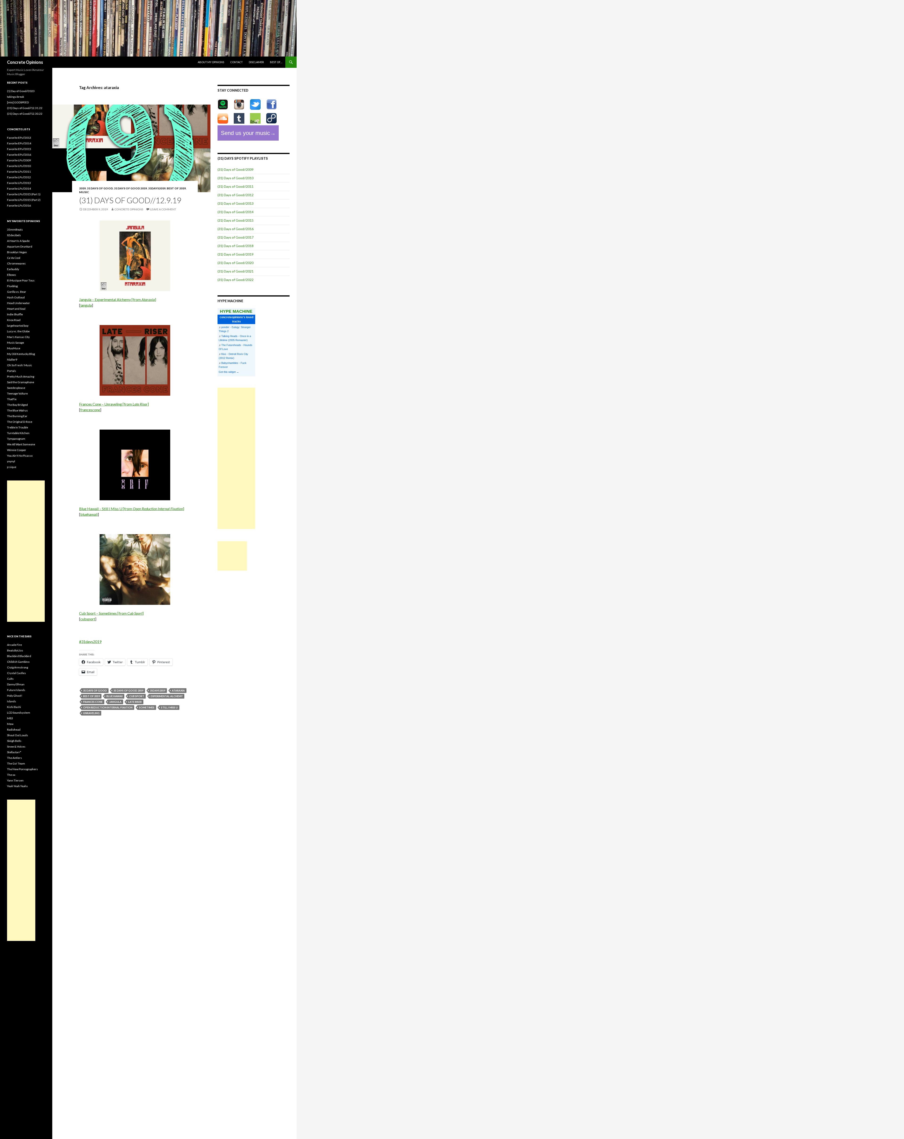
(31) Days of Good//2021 (236, 271)
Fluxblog (12, 286)
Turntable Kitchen (18, 433)
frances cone (93, 701)
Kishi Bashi (14, 707)
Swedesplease (16, 388)
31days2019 (156, 188)
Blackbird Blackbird (19, 656)
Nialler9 (12, 359)
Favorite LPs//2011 (19, 171)
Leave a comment (163, 209)
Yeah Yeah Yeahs (17, 786)
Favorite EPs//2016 (19, 154)
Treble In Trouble (17, 427)
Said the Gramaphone (20, 382)
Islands (11, 701)
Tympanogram (16, 438)
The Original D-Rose (19, 421)
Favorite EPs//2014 (19, 143)
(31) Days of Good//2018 (236, 246)
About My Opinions (211, 62)
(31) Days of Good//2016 (236, 229)
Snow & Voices (16, 746)
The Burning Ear (17, 416)
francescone (90, 409)
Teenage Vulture (17, 393)
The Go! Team (16, 763)
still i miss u (169, 707)
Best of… (276, 62)
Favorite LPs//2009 (19, 160)
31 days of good (100, 188)
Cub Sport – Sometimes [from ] (111, 613)
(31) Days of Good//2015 (236, 220)
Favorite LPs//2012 (19, 177)
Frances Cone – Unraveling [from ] (114, 404)
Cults (10, 678)
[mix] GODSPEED (18, 102)
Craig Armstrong (17, 667)
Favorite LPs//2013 (19, 183)
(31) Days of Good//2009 (236, 169)
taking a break (15, 96)
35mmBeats (15, 229)
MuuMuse (13, 348)
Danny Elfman (15, 684)
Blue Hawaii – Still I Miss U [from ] (131, 508)
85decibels (14, 235)
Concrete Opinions (25, 62)
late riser (135, 701)
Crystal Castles (16, 673)
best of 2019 (176, 188)
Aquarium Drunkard (19, 246)
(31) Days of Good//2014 (236, 212)
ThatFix (11, 399)
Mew (10, 724)
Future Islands (16, 690)
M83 (10, 718)
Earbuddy (13, 269)
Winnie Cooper (16, 450)
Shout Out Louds (17, 735)
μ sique (11, 467)
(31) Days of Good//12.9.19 (130, 200)
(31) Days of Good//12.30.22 (24, 113)
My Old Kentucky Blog (21, 354)
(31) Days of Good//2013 (236, 203)
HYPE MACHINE (236, 311)
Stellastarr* (14, 752)
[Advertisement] (236, 458)
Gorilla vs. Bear (16, 291)
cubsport (87, 619)
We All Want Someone (21, 444)
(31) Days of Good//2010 (236, 178)
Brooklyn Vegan (17, 252)
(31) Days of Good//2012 (236, 195)
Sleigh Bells (14, 741)
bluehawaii (89, 514)
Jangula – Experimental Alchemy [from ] (117, 299)
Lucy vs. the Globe (18, 331)
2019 (82, 188)
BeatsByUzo (15, 650)
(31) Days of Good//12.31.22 (24, 108)
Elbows (11, 275)
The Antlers (14, 758)
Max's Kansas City (18, 337)
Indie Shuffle (15, 314)
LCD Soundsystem (18, 712)
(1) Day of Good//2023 (21, 91)
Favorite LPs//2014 (19, 188)
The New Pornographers (22, 769)
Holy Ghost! (14, 695)
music (84, 192)
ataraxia (178, 690)
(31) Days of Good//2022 (236, 280)
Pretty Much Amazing (20, 376)
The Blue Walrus (17, 410)
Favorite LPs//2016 (19, 205)
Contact (236, 62)
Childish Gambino (18, 661)
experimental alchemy (167, 696)
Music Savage (15, 342)
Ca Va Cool (13, 258)
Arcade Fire (14, 645)
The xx (11, 775)
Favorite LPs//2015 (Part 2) (23, 200)
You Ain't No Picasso (19, 455)
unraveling (91, 713)
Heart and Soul (16, 308)
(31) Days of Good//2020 (236, 263)
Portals (11, 371)
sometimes (146, 707)
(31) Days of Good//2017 (236, 237)
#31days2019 (90, 641)
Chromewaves (16, 263)
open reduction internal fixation (108, 707)
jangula (86, 305)
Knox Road (13, 320)
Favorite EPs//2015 (19, 149)
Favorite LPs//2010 (19, 166)
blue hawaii (114, 696)
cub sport (136, 696)
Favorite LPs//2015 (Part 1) (23, 194)
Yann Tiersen (15, 780)
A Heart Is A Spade (18, 241)
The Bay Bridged (17, 405)
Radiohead (13, 729)
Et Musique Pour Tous (21, 280)
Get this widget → (229, 371)
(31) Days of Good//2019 (236, 254)
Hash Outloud (16, 297)
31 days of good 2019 (130, 188)
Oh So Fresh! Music (19, 365)
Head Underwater (18, 303)
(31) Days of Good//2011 (236, 186)
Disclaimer (256, 62)
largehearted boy (17, 325)
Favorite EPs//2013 (19, 137)
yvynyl (11, 461)
